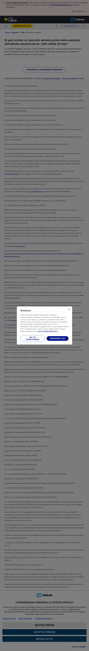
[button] (57, 338)
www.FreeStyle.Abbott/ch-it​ (48, 331)
